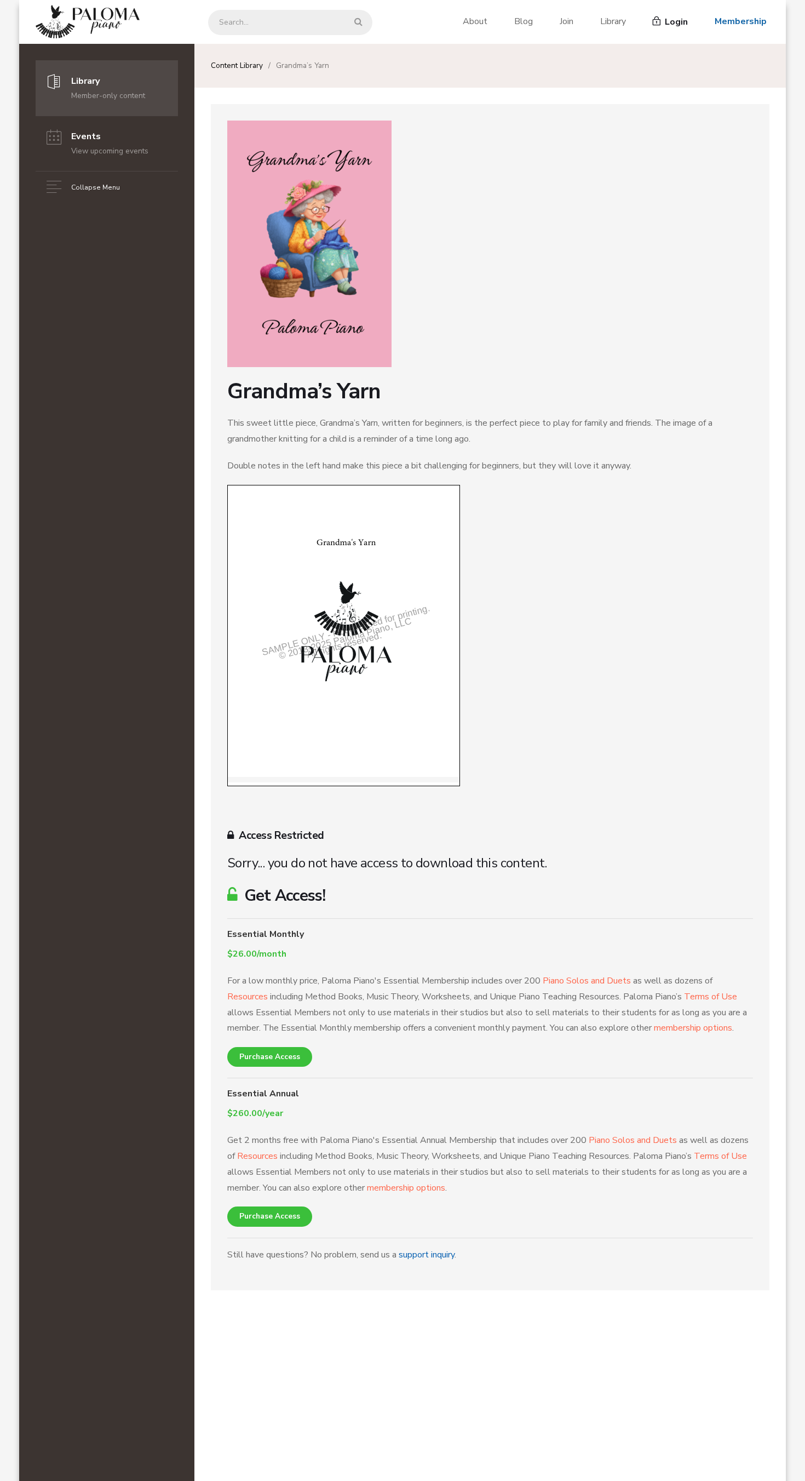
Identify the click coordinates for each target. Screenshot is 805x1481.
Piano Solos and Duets (587, 981)
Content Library (237, 65)
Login (675, 22)
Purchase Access (269, 1056)
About (475, 21)
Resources (247, 997)
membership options (693, 1028)
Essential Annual (263, 1094)
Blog (523, 21)
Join (566, 21)
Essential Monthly (265, 934)
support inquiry (427, 1255)
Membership (741, 21)
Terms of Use (710, 997)
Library (613, 21)
